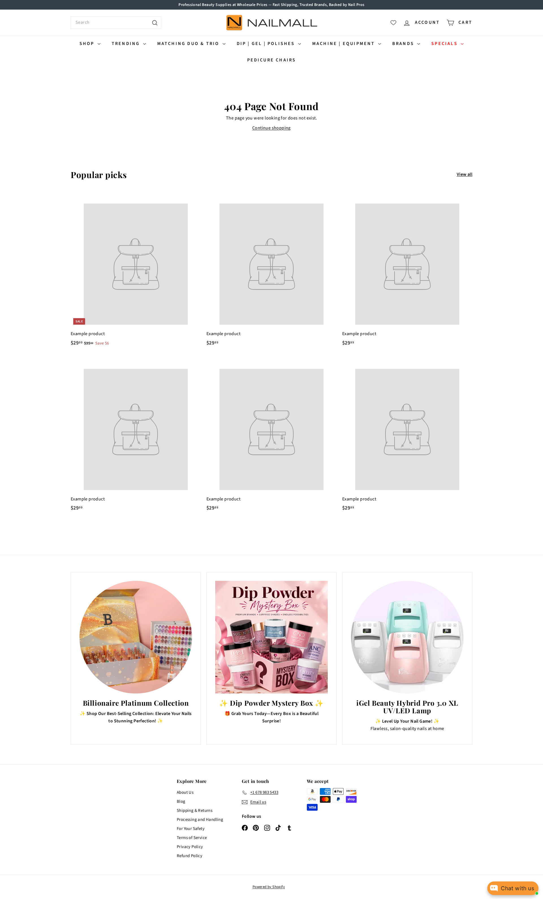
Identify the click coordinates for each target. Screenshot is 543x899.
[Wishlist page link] (393, 22)
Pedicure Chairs (271, 60)
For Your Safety (190, 829)
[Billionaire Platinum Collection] (135, 637)
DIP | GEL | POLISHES (267, 43)
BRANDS (404, 43)
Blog (181, 801)
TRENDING (127, 43)
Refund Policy (189, 856)
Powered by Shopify (269, 886)
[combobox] (116, 22)
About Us (185, 792)
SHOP (87, 43)
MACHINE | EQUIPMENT (344, 43)
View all (464, 174)
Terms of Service (192, 838)
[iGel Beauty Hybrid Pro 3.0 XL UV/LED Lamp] (407, 637)
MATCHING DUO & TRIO (189, 43)
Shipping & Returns (194, 811)
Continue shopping (271, 128)
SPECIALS (445, 43)
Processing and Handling (200, 820)
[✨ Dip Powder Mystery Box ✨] (271, 637)
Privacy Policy (190, 847)
